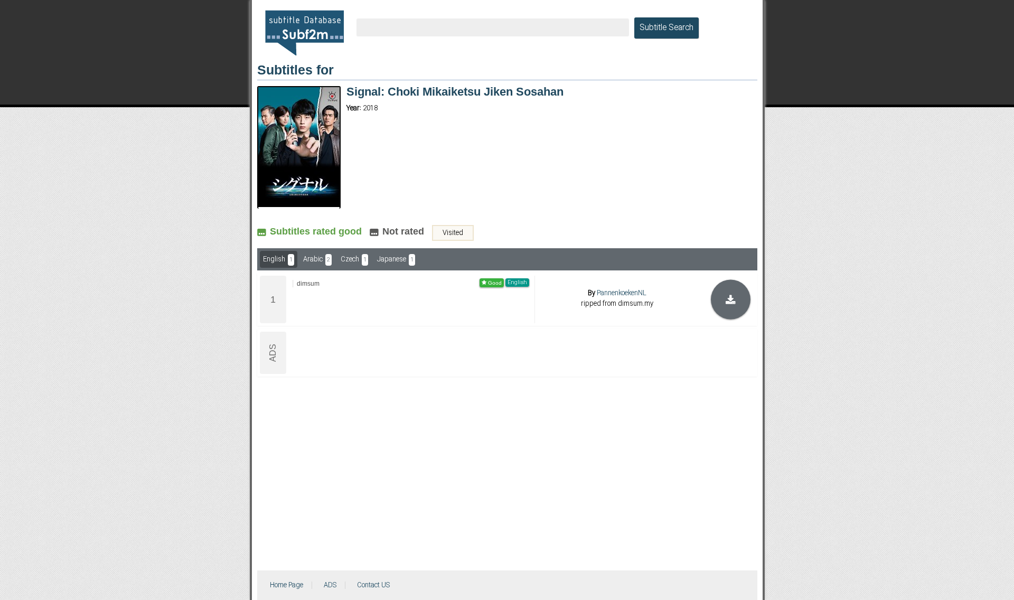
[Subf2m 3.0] (304, 32)
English (278, 259)
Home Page (286, 585)
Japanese (395, 259)
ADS (330, 585)
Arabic (316, 259)
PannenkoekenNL (621, 293)
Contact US (373, 585)
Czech (354, 259)
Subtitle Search (666, 28)
